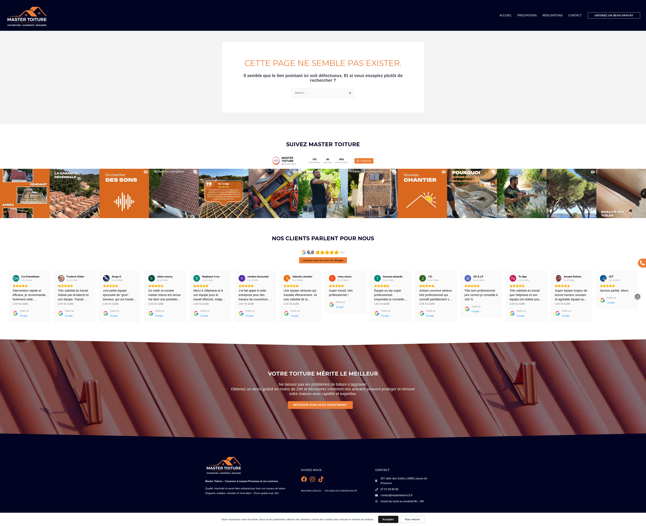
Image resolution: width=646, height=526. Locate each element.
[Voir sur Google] (16, 278)
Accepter (388, 519)
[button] (614, 15)
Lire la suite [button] (20, 303)
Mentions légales (311, 491)
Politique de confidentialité (341, 491)
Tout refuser (412, 519)
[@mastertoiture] (276, 160)
